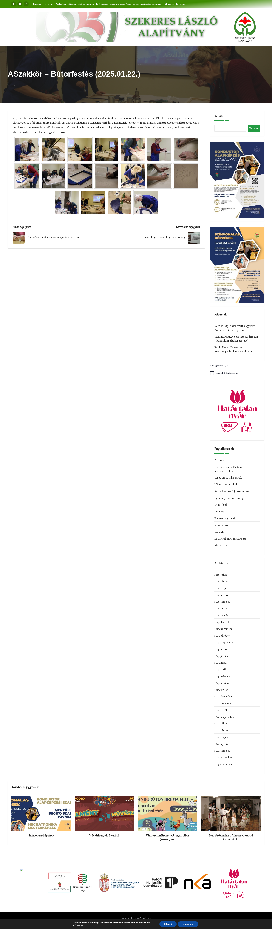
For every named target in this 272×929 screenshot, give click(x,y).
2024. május (221, 737)
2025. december (223, 622)
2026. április (221, 595)
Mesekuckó (221, 525)
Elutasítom (188, 924)
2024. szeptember (224, 717)
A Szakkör (220, 460)
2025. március (222, 676)
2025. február (221, 683)
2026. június (221, 581)
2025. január (221, 689)
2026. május (221, 588)
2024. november (223, 703)
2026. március (222, 601)
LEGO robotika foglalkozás (230, 538)
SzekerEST (220, 532)
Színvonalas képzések (41, 835)
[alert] (237, 373)
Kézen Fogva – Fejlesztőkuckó (231, 491)
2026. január (221, 615)
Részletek (78, 925)
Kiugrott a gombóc (225, 518)
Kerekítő (219, 511)
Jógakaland (221, 545)
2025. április (221, 669)
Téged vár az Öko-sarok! (228, 477)
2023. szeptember (224, 764)
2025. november (223, 629)
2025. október (222, 635)
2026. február (221, 608)
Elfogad (168, 924)
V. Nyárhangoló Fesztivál (104, 835)
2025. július (220, 649)
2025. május (220, 662)
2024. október (222, 710)
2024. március (222, 750)
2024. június (221, 730)
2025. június (221, 656)
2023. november (223, 757)
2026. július (220, 574)
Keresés (218, 116)
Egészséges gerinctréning (229, 498)
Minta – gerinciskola (226, 484)
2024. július (220, 723)
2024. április (221, 744)
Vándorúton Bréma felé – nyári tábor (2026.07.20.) (167, 837)
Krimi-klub (220, 504)
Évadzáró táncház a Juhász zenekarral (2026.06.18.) (231, 837)
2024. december (223, 696)
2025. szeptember (224, 642)
